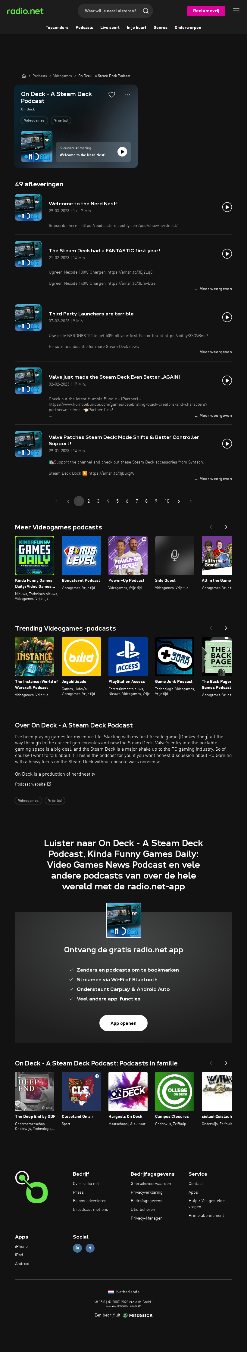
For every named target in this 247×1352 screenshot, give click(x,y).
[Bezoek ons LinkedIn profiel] (77, 1248)
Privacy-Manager (146, 1218)
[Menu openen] (236, 10)
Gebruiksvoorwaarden (151, 1184)
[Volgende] (226, 525)
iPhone (21, 1247)
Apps (193, 1192)
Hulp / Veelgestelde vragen (207, 1204)
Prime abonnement (206, 1216)
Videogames (34, 120)
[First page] (56, 501)
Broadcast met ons (90, 1210)
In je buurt (136, 28)
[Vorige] (211, 525)
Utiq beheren (143, 1210)
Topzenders (57, 28)
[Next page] (179, 501)
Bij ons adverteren (90, 1201)
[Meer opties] (127, 94)
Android (22, 1264)
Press (78, 1192)
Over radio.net (86, 1184)
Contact (196, 1184)
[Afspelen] (122, 152)
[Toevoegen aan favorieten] (112, 94)
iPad (19, 1255)
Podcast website (30, 784)
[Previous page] (68, 501)
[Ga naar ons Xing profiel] (90, 1248)
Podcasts (84, 28)
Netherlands (127, 1292)
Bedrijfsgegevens (146, 1201)
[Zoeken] (145, 10)
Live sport (110, 28)
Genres (160, 28)
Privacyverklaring (147, 1192)
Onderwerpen (188, 28)
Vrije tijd (61, 120)
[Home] (23, 75)
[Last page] (191, 501)
